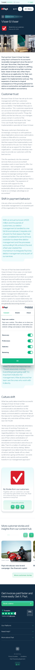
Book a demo (8, 603)
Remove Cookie (34, 669)
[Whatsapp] (17, 507)
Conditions (24, 656)
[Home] (2, 16)
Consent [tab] (6, 313)
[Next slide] (31, 535)
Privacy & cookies (13, 656)
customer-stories (10, 16)
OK (17, 361)
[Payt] (4, 9)
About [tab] (29, 313)
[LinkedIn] (22, 507)
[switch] (30, 340)
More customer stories (23, 575)
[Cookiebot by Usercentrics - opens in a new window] (25, 307)
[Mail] (13, 507)
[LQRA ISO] (30, 613)
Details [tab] (17, 313)
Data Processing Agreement (17, 659)
